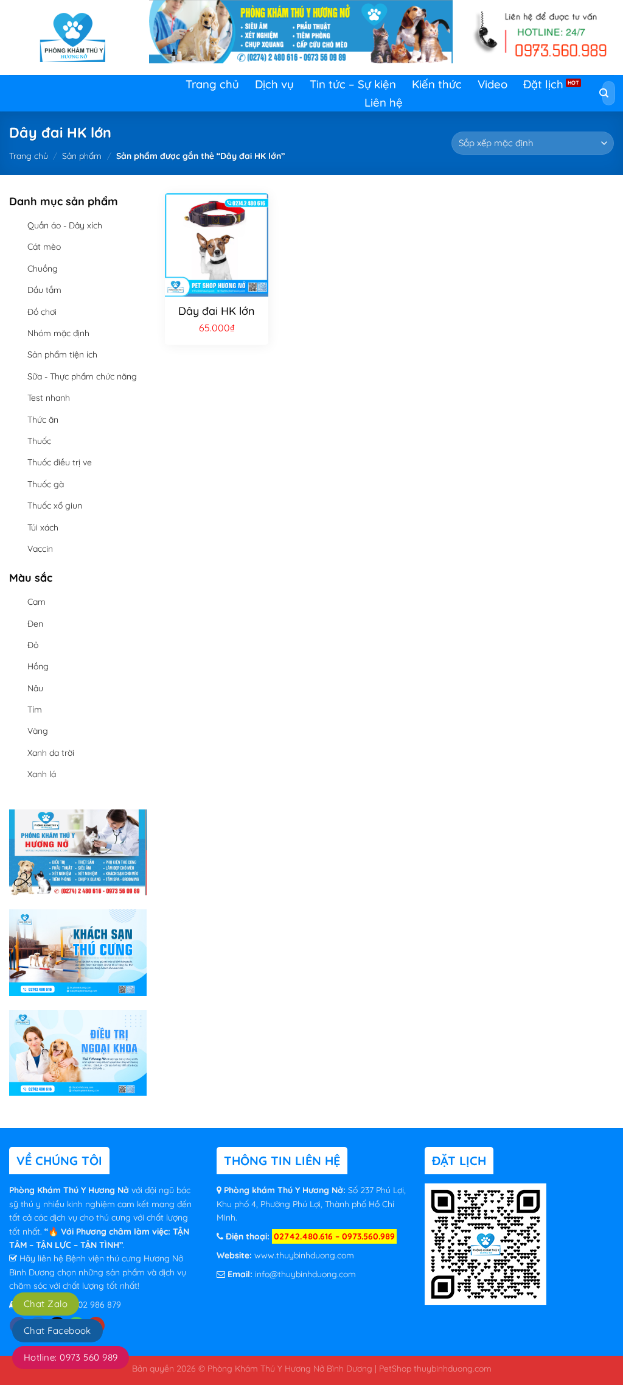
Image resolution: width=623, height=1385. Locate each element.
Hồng (38, 666)
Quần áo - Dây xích (64, 225)
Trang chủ (212, 84)
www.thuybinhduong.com (304, 1255)
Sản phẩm (82, 155)
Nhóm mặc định (58, 333)
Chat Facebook (57, 1330)
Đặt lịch (543, 84)
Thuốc (39, 440)
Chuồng (42, 268)
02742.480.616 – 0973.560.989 (334, 1236)
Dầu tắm (44, 289)
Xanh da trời (50, 752)
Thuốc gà (45, 484)
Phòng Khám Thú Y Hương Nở (70, 1190)
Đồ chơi (42, 311)
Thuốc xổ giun (54, 505)
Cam (36, 601)
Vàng (37, 730)
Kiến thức (437, 84)
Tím (34, 709)
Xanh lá (41, 774)
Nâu (35, 688)
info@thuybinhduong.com (305, 1274)
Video (492, 84)
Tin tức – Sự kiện (353, 84)
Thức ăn (42, 419)
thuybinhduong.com (453, 1368)
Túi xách (42, 527)
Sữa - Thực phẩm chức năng (82, 376)
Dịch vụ (274, 84)
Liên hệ (383, 102)
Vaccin (40, 548)
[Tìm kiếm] (604, 93)
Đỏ (32, 645)
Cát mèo (44, 246)
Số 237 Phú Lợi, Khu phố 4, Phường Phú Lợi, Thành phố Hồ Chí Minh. (311, 1204)
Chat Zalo (46, 1303)
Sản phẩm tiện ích (62, 354)
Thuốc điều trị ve (59, 462)
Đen (35, 623)
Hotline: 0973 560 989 (70, 1357)
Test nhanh (48, 397)
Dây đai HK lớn (216, 311)
